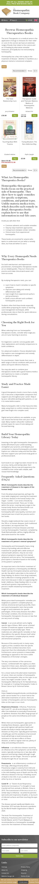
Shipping (24, 870)
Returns (23, 873)
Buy (15, 115)
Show (30, 71)
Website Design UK (8, 876)
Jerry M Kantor (9, 111)
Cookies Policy (34, 882)
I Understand (23, 882)
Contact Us (5, 873)
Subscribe (19, 856)
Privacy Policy (25, 867)
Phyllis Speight (29, 154)
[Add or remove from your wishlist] (9, 93)
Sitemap (4, 867)
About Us (5, 870)
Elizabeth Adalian (9, 154)
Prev (4, 67)
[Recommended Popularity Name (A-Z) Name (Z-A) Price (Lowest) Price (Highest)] (19, 70)
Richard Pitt (29, 111)
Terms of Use (25, 876)
